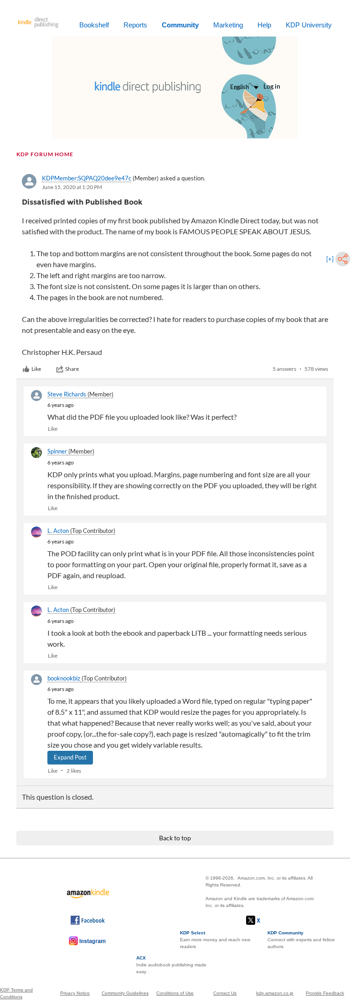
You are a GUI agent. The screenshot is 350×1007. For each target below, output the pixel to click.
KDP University (309, 25)
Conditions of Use (175, 993)
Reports (135, 25)
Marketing (228, 25)
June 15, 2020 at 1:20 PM (72, 187)
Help (264, 25)
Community (180, 25)
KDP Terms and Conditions (16, 993)
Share (72, 368)
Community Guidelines (125, 993)
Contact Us (225, 993)
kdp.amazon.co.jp (274, 993)
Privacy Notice (75, 993)
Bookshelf (94, 25)
